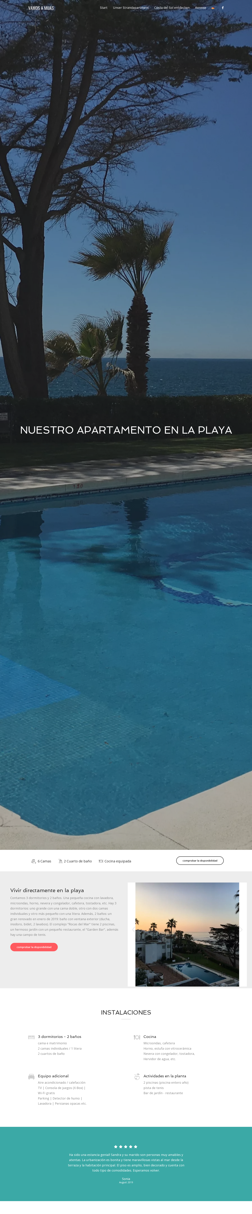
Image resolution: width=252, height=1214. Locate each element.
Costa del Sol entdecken (172, 8)
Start (103, 8)
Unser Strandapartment (131, 8)
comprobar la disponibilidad (200, 860)
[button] (133, 930)
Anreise (200, 8)
